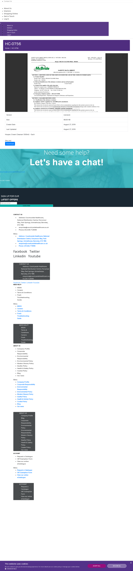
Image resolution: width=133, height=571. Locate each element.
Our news (20, 376)
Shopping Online (11, 14)
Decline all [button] (117, 566)
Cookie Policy (22, 371)
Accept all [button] (96, 566)
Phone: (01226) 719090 (28, 230)
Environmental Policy (25, 361)
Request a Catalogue (25, 456)
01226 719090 (28, 279)
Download (10, 144)
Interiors (7, 11)
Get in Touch (9, 16)
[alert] (66, 566)
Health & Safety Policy (25, 368)
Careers (20, 290)
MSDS (19, 288)
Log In (6, 19)
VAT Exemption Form (25, 459)
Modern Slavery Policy (25, 363)
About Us (7, 8)
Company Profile (23, 349)
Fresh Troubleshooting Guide (23, 297)
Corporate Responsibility (26, 384)
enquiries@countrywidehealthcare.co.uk (34, 227)
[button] (31, 234)
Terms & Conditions (24, 293)
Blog (19, 373)
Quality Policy (22, 366)
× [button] (131, 563)
